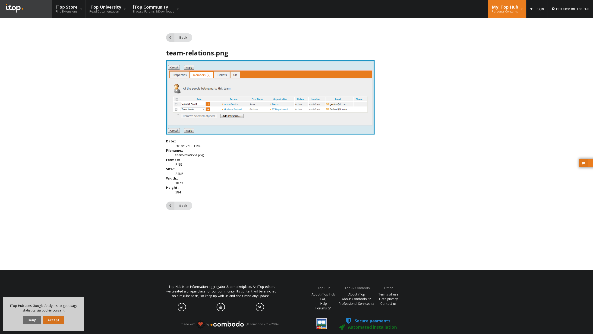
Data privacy (388, 299)
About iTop (356, 294)
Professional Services (354, 303)
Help (323, 303)
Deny (32, 320)
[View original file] (270, 133)
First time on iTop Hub (573, 9)
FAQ (323, 299)
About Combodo (355, 299)
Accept (53, 320)
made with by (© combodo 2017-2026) (229, 324)
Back (183, 37)
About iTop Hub (323, 294)
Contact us (388, 303)
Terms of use (388, 294)
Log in (539, 9)
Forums (321, 308)
